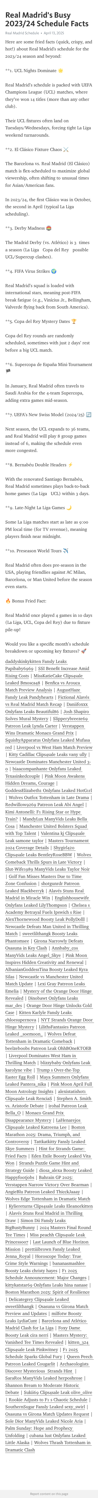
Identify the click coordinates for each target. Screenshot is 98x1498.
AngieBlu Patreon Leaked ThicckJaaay (42, 1192)
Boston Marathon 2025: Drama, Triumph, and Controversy (45, 1134)
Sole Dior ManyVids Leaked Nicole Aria (44, 1421)
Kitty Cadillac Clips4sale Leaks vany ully (48, 754)
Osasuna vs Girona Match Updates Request (47, 1414)
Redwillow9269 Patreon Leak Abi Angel (44, 804)
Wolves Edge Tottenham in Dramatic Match (47, 1199)
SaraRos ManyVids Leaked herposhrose (43, 1378)
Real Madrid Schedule (22, 33)
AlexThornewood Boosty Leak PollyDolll (45, 919)
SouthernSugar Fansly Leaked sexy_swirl (45, 1407)
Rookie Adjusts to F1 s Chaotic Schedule (48, 1399)
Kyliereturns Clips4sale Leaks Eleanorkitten (51, 1206)
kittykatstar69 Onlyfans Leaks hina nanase (46, 1285)
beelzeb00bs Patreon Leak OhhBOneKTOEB (48, 1048)
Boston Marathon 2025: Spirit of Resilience (47, 1292)
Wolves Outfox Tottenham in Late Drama (49, 797)
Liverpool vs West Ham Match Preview (54, 747)
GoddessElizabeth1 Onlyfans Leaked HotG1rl (48, 790)
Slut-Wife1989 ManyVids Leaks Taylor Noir (47, 869)
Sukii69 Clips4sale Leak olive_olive (58, 1392)
